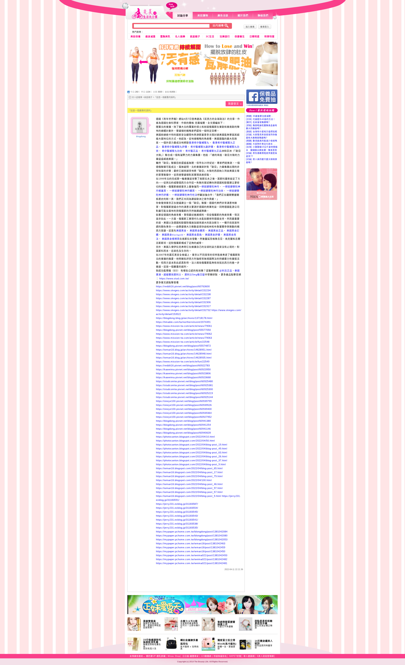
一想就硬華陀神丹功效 (210, 191)
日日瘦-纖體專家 (190, 656)
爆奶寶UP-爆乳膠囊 (155, 656)
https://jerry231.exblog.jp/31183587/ (177, 504)
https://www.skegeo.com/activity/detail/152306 (183, 302)
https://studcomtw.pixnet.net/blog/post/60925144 (184, 397)
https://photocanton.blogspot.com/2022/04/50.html (185, 440)
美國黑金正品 (215, 230)
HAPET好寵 (235, 656)
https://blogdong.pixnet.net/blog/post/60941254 (183, 424)
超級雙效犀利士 (172, 274)
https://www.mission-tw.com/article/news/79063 (184, 337)
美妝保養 (136, 36)
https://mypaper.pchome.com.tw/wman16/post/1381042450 (190, 551)
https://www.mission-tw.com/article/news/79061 (184, 326)
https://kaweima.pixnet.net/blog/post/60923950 (183, 369)
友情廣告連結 (136, 656)
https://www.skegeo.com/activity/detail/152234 (183, 290)
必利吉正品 (225, 270)
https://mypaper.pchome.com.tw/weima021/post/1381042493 (191, 555)
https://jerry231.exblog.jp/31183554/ (177, 508)
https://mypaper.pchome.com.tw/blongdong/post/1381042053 (191, 539)
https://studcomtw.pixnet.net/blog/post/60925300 (184, 389)
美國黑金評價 (212, 234)
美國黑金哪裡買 (171, 239)
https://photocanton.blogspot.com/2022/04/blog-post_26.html (191, 456)
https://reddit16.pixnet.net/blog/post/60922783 (183, 365)
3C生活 (210, 36)
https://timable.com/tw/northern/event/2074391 (183, 322)
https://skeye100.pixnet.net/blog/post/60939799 (184, 401)
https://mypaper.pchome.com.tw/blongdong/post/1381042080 (191, 535)
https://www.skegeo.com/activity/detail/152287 (183, 298)
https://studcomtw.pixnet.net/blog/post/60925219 (184, 393)
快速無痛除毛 (220, 656)
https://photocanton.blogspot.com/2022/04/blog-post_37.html (191, 460)
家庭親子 (195, 36)
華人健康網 (249, 656)
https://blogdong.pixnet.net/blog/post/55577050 (183, 330)
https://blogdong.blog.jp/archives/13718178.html (184, 318)
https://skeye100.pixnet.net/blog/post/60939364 (184, 413)
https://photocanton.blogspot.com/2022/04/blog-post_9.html (191, 464)
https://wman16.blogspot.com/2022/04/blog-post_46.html (189, 484)
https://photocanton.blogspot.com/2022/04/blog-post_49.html (191, 448)
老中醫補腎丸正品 (211, 151)
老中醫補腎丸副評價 (201, 147)
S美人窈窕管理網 (265, 656)
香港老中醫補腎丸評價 (174, 147)
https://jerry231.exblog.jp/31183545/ (177, 511)
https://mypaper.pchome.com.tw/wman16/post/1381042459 (190, 547)
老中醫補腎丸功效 (172, 151)
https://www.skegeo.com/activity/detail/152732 (183, 310)
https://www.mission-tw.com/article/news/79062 (184, 333)
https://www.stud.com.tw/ (174, 278)
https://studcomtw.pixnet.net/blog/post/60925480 (184, 381)
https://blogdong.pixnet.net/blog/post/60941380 (183, 421)
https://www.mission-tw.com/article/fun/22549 (182, 361)
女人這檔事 (137, 97)
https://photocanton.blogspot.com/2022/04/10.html (185, 436)
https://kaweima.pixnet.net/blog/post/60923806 (183, 373)
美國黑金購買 (197, 230)
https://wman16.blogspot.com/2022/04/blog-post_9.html (188, 496)
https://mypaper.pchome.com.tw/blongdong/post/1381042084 (191, 531)
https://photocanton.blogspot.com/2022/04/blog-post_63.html (191, 452)
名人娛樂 (180, 36)
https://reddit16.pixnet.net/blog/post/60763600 (183, 286)
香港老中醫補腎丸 (199, 142)
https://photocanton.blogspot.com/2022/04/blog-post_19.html (191, 444)
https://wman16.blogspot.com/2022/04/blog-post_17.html (189, 472)
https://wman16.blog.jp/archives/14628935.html (184, 357)
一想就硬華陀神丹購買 (182, 191)
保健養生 (240, 36)
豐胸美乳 (165, 36)
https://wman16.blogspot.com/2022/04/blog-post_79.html (189, 476)
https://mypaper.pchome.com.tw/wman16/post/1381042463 (190, 543)
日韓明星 (254, 36)
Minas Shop (174, 656)
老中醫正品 (191, 151)
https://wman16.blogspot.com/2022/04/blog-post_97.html (189, 488)
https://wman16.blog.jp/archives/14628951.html (184, 349)
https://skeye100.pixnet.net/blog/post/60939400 (184, 409)
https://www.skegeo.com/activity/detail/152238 (183, 294)
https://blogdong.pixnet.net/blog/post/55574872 (183, 345)
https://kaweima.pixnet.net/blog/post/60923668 (183, 377)
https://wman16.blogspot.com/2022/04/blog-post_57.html (189, 492)
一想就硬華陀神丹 (209, 186)
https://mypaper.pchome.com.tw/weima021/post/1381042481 (191, 563)
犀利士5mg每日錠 (195, 274)
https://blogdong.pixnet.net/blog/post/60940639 (183, 432)
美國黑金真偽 (194, 234)
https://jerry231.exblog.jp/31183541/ (177, 519)
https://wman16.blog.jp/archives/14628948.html (184, 353)
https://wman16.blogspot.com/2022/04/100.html (184, 480)
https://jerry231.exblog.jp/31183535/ (177, 527)
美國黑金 (181, 230)
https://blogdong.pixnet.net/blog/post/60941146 (183, 428)
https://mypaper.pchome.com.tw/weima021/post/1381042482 (191, 559)
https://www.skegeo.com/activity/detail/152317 (183, 306)
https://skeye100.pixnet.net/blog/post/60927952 (184, 417)
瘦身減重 (150, 36)
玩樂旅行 (225, 36)
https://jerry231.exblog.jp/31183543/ (177, 515)
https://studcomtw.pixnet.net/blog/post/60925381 (184, 385)
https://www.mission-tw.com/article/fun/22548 (182, 341)
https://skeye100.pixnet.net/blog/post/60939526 (184, 405)
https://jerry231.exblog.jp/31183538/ (177, 523)
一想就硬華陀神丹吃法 (184, 195)
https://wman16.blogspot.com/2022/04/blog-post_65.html (189, 468)
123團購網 (206, 656)
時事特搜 (269, 36)
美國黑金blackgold (172, 234)
